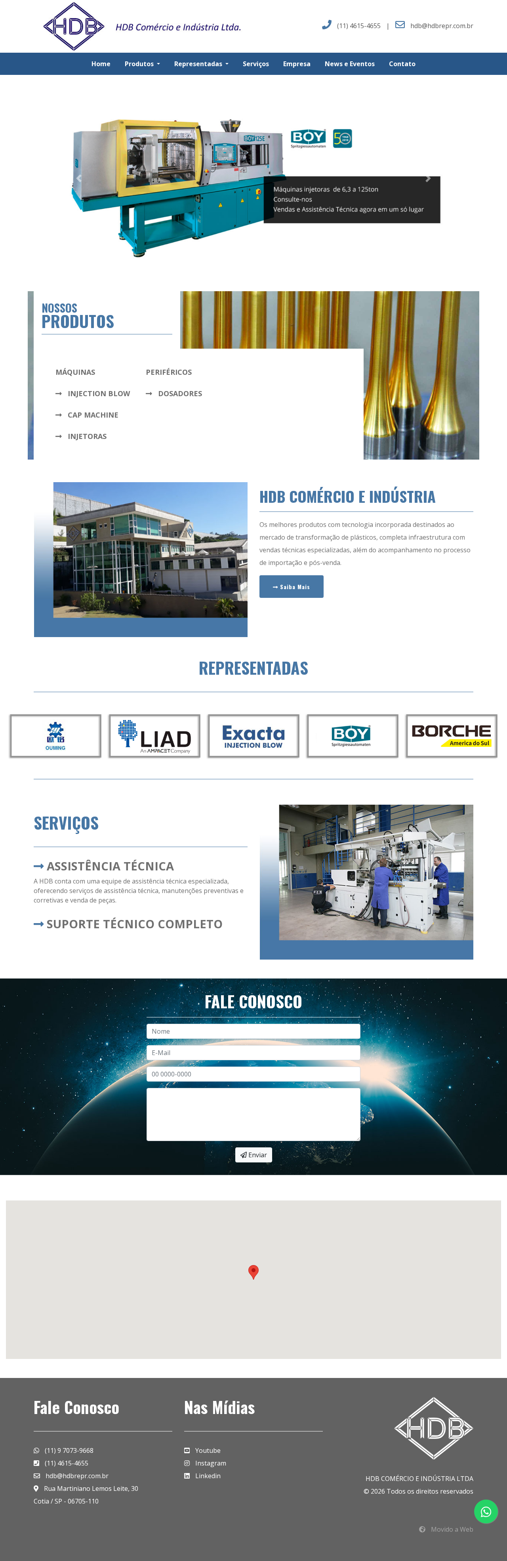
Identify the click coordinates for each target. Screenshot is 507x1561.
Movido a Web (451, 1529)
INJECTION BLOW (98, 393)
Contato (402, 63)
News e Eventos (350, 63)
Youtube (207, 1450)
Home (101, 63)
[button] (79, 178)
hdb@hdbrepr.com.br (441, 25)
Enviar (257, 1155)
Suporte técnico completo (133, 923)
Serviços (256, 63)
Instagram (210, 1463)
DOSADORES (179, 393)
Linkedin (207, 1475)
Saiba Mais (294, 586)
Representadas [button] (199, 63)
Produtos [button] (140, 63)
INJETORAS (86, 436)
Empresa (297, 63)
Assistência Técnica (109, 866)
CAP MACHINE (92, 415)
